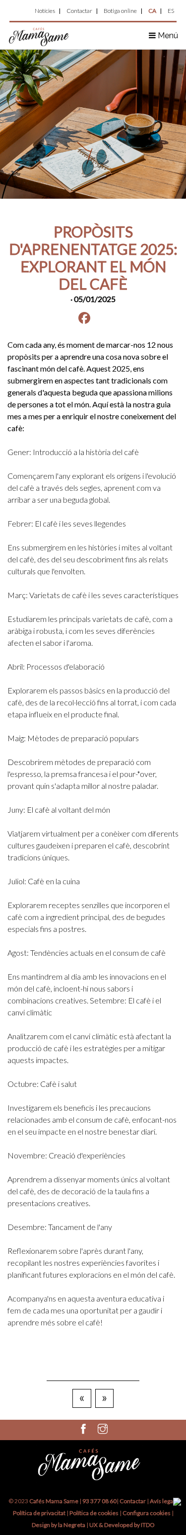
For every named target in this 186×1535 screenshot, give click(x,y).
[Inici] (39, 36)
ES (171, 10)
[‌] (83, 1431)
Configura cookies (147, 1513)
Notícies (45, 10)
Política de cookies (94, 1513)
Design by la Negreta (58, 1525)
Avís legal (162, 1501)
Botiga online (120, 10)
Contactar (79, 10)
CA (152, 10)
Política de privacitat (39, 1513)
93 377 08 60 (99, 1501)
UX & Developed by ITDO (122, 1525)
